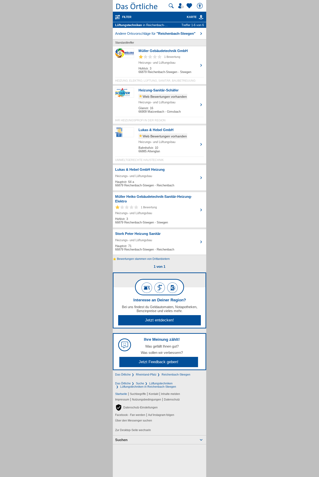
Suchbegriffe (138, 394)
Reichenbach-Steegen (176, 374)
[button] (136, 407)
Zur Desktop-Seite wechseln (133, 430)
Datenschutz (172, 399)
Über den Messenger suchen (133, 420)
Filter (126, 17)
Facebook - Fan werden (130, 415)
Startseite (121, 394)
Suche (140, 383)
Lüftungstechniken (161, 383)
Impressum (122, 399)
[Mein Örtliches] (181, 5)
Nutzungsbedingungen (146, 399)
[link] (201, 17)
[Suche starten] (171, 5)
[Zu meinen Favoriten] (189, 5)
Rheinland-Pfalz (146, 374)
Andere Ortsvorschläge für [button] (155, 33)
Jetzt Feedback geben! (158, 362)
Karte (192, 17)
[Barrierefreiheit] (200, 5)
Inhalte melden (170, 394)
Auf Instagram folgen (161, 415)
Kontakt (153, 394)
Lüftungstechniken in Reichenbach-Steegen (148, 386)
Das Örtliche (123, 374)
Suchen (121, 440)
